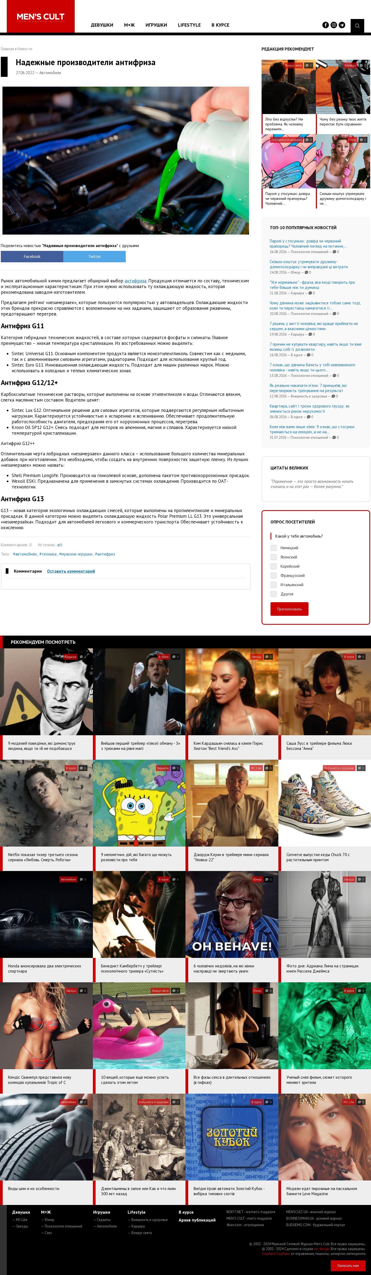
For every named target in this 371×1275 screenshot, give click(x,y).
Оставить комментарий (71, 571)
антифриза (135, 281)
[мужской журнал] (40, 18)
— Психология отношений (61, 1226)
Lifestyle (189, 25)
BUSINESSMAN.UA (314, 1218)
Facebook (32, 256)
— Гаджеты (102, 1219)
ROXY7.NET (251, 1212)
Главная (7, 48)
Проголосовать (289, 609)
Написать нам (348, 1265)
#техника (47, 554)
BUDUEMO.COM (315, 1225)
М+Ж (129, 25)
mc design (321, 1248)
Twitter (94, 256)
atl (59, 544)
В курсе (220, 25)
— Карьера (136, 1226)
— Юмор (47, 1219)
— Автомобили (105, 1226)
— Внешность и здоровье (148, 1219)
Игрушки (156, 25)
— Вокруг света (140, 1232)
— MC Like (19, 1219)
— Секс (46, 1232)
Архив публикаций (197, 1220)
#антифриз (105, 554)
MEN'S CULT (249, 1218)
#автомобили (25, 554)
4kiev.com (245, 1225)
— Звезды (20, 1226)
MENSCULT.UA (311, 1212)
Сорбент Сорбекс (276, 1253)
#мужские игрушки (75, 554)
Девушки (102, 25)
